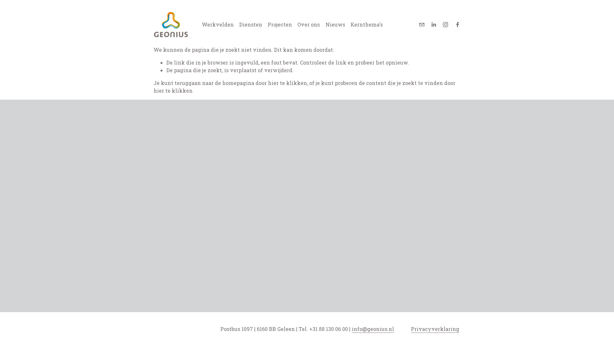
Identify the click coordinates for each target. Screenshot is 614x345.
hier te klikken (287, 83)
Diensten (250, 24)
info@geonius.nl (373, 329)
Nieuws (335, 24)
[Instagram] (445, 24)
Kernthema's (366, 24)
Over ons (308, 24)
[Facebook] (457, 24)
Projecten (280, 24)
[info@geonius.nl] (422, 24)
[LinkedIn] (433, 24)
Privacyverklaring (435, 329)
